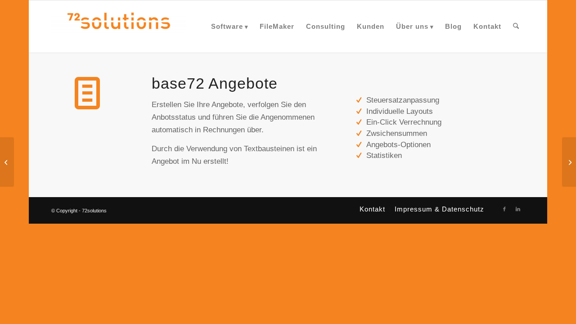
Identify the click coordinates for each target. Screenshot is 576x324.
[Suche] (516, 26)
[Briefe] (7, 162)
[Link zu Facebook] (504, 209)
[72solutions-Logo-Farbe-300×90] (118, 26)
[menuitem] (229, 26)
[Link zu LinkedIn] (518, 209)
